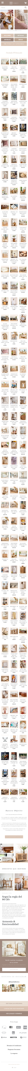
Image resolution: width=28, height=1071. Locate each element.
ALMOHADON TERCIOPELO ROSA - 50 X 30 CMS (5, 576)
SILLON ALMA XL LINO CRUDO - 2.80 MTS (5, 512)
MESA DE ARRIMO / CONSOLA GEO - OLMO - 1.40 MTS (23, 655)
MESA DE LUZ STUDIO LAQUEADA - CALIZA (14, 166)
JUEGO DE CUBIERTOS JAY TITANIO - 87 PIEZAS (5, 451)
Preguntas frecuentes (14, 1049)
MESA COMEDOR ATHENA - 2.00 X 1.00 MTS (23, 276)
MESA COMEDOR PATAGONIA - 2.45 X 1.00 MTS (14, 325)
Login (14, 1067)
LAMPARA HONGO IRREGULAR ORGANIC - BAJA (14, 655)
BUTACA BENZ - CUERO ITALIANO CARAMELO (23, 198)
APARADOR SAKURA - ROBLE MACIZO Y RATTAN (23, 213)
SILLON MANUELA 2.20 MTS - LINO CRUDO (23, 229)
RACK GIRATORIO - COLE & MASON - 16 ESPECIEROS (23, 622)
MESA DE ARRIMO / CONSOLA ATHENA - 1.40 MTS (14, 292)
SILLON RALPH (23, 290)
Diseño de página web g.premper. (14, 1064)
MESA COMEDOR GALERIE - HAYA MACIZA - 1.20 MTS (14, 245)
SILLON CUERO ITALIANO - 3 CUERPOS (5, 213)
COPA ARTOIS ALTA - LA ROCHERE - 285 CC (14, 763)
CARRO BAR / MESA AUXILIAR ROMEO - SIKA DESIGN (23, 245)
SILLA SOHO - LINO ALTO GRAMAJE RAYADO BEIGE (5, 701)
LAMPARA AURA (5, 180)
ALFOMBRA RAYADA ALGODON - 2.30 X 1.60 (5, 375)
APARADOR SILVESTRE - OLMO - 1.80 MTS (5, 229)
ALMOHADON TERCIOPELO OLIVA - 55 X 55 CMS (5, 103)
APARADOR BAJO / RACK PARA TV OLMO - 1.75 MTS (5, 545)
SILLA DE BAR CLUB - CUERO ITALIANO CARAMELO (5, 134)
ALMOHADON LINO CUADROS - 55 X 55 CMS (5, 407)
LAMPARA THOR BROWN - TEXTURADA (23, 592)
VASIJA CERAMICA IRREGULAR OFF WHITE (14, 576)
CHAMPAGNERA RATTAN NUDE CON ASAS (23, 799)
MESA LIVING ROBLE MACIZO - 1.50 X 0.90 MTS (14, 701)
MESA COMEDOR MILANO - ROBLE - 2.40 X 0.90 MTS (14, 545)
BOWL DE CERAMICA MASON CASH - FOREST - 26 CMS (23, 134)
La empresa (14, 1053)
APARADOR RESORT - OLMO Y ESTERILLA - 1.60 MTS (23, 150)
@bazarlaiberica (14, 982)
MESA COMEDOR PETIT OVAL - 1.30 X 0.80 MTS (5, 391)
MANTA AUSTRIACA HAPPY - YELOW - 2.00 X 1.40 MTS (14, 622)
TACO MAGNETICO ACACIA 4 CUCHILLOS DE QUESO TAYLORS (14, 746)
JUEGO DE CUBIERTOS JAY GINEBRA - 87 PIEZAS (14, 451)
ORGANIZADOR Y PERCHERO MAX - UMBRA (23, 482)
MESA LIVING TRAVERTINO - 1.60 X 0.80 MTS (23, 358)
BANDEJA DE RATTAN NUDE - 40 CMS (5, 799)
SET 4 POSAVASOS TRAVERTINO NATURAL (23, 261)
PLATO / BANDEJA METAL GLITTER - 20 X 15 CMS (5, 685)
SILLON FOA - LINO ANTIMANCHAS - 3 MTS (23, 561)
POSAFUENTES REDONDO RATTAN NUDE (14, 799)
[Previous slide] (2, 19)
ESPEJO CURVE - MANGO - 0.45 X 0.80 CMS (5, 342)
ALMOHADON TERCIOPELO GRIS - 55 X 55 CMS (14, 119)
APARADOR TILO (5, 559)
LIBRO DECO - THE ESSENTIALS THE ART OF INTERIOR (14, 261)
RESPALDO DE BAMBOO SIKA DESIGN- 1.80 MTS (14, 182)
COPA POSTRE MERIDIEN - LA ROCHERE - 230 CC (5, 746)
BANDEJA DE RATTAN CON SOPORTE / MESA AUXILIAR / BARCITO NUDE (14, 781)
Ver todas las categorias (14, 1003)
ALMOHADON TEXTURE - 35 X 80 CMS (14, 150)
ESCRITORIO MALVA (23, 744)
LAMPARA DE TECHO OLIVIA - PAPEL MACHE (23, 103)
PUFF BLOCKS (5, 465)
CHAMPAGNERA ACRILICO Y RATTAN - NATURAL (23, 512)
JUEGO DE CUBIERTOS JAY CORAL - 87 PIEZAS (14, 528)
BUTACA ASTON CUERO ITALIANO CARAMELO (23, 451)
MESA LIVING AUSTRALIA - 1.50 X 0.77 (14, 68)
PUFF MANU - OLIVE (5, 290)
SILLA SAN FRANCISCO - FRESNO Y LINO (5, 245)
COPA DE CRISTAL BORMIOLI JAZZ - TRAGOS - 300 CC (23, 528)
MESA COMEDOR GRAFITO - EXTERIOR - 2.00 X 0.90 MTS (23, 763)
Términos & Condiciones (14, 1045)
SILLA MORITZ (5, 620)
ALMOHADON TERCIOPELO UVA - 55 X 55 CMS (5, 150)
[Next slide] (26, 19)
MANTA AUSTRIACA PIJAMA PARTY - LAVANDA (14, 685)
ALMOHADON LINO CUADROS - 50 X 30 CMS (14, 407)
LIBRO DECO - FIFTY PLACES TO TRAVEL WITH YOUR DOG (14, 391)
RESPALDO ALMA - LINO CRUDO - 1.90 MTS (14, 592)
